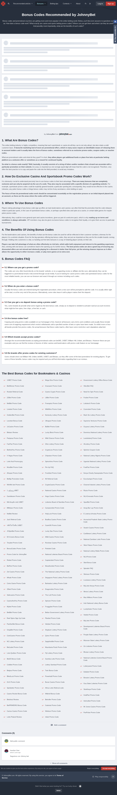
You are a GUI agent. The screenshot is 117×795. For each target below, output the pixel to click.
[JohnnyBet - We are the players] (3, 3)
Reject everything (93, 768)
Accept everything (109, 768)
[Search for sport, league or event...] (8, 3)
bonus (59, 790)
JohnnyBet (50, 134)
